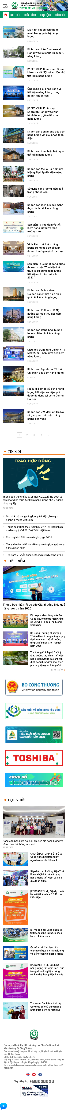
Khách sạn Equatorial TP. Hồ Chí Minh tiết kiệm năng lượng (45, 371)
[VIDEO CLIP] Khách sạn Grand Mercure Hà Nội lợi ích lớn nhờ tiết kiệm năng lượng (46, 73)
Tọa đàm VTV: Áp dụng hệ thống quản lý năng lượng (34, 555)
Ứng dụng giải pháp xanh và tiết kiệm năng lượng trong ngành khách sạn (44, 92)
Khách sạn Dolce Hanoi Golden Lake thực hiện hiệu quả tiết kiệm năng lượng (44, 294)
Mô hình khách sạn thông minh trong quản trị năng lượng (43, 33)
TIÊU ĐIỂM (16, 560)
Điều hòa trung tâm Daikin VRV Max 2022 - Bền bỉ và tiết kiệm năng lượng (46, 353)
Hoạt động (45, 15)
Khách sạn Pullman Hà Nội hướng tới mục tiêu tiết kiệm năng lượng (44, 314)
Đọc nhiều (17, 800)
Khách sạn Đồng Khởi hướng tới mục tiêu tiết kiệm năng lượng (44, 333)
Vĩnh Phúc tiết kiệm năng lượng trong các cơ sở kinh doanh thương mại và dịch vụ (45, 248)
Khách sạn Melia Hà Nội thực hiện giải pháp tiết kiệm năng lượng (45, 172)
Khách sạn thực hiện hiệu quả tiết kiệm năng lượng (45, 153)
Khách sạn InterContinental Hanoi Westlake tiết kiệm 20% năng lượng (45, 53)
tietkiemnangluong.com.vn (24, 1064)
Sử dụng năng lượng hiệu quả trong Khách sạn (45, 190)
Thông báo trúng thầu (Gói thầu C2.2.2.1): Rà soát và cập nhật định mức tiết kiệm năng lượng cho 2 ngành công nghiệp (33, 500)
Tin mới (14, 451)
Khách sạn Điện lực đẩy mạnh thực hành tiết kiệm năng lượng (45, 208)
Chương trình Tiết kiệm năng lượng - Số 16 (29, 537)
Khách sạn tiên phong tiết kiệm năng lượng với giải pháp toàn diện (46, 135)
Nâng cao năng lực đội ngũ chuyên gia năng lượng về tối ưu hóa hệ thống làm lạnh (33, 842)
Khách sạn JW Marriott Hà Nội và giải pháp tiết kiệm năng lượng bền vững (46, 415)
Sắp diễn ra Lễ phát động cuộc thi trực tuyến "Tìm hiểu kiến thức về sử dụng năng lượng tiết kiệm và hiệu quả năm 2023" (46, 270)
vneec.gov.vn (40, 1064)
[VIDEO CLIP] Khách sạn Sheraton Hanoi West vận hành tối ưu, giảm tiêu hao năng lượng (43, 113)
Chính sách (30, 15)
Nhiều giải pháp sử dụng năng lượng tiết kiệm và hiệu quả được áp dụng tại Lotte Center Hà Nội (45, 394)
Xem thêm (58, 670)
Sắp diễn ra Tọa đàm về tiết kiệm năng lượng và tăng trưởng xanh (44, 228)
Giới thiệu (15, 15)
